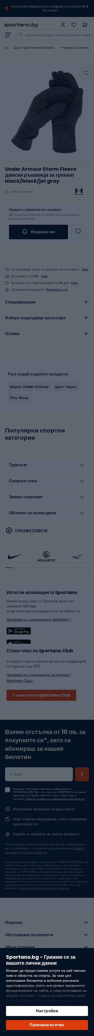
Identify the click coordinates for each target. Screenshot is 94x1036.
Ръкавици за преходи (76, 48)
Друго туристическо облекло (34, 48)
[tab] (47, 302)
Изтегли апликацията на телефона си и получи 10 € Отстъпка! (49, 8)
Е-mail (15, 774)
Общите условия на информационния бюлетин (55, 799)
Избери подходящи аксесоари (35, 318)
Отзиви (12, 333)
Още (85, 269)
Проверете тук (57, 290)
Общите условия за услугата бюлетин (44, 850)
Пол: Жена (19, 397)
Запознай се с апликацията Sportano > (39, 619)
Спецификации (20, 302)
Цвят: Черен (65, 386)
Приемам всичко (47, 1025)
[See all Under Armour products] (79, 192)
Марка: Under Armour (29, 386)
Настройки (47, 1011)
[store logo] (31, 25)
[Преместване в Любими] (86, 73)
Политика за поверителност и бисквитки (44, 888)
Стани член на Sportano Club (41, 695)
